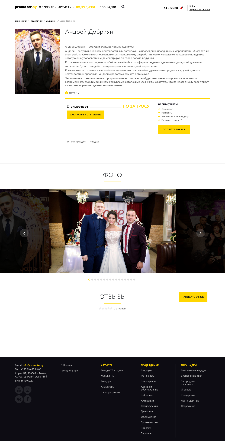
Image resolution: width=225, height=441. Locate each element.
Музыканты (107, 375)
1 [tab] (89, 279)
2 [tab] (92, 279)
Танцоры (106, 381)
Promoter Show (69, 370)
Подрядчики (36, 21)
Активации (147, 400)
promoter (26, 7)
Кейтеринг (147, 395)
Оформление (148, 417)
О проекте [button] (46, 7)
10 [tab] (116, 279)
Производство (149, 422)
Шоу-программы (110, 392)
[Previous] (24, 233)
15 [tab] (131, 279)
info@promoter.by (33, 365)
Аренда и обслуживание (149, 388)
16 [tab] (134, 279)
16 (77, 93)
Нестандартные (190, 400)
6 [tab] (104, 279)
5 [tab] (101, 279)
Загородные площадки (188, 383)
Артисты (107, 365)
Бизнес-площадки (191, 375)
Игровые (186, 389)
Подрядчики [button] (85, 7)
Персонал (146, 433)
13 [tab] (125, 279)
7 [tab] (107, 279)
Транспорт (147, 411)
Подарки (146, 428)
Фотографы (148, 375)
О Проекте (67, 365)
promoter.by (21, 21)
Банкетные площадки (193, 370)
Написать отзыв (193, 297)
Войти (192, 6)
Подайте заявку (174, 129)
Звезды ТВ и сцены (112, 370)
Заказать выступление (85, 114)
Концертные (188, 395)
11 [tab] (119, 279)
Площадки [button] (108, 7)
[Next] (200, 233)
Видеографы (148, 381)
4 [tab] (98, 279)
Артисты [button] (65, 7)
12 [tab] (122, 279)
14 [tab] (128, 279)
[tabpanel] (112, 231)
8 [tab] (110, 279)
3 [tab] (95, 279)
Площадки (189, 365)
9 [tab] (113, 279)
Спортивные (188, 406)
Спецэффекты (149, 406)
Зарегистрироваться (199, 9)
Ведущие (50, 21)
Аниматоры (107, 386)
